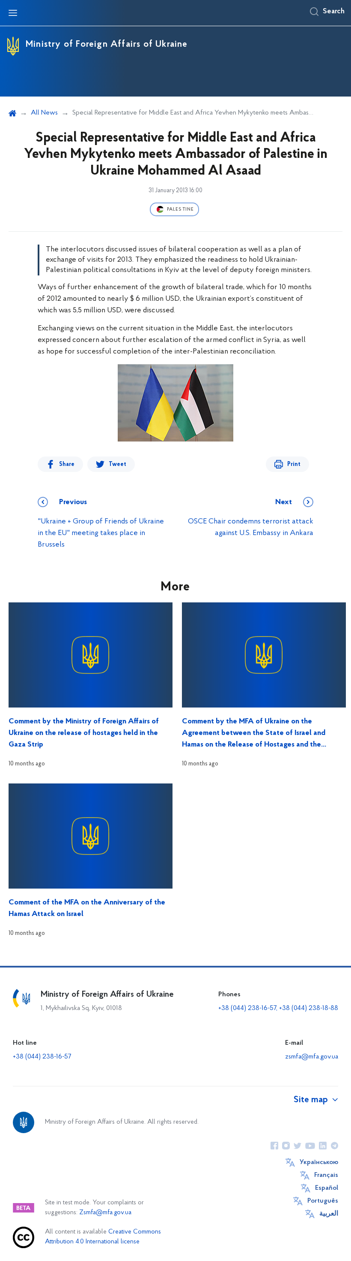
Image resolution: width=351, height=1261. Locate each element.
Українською (319, 1162)
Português (322, 1200)
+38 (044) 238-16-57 (42, 1056)
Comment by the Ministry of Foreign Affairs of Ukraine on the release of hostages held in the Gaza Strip (84, 733)
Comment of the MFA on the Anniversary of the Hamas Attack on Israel (87, 908)
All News (44, 112)
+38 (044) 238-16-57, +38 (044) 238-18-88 (278, 1008)
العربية (328, 1213)
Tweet (117, 464)
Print (293, 464)
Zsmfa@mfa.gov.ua (105, 1213)
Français (326, 1175)
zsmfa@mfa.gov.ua (311, 1056)
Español (326, 1188)
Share (66, 464)
